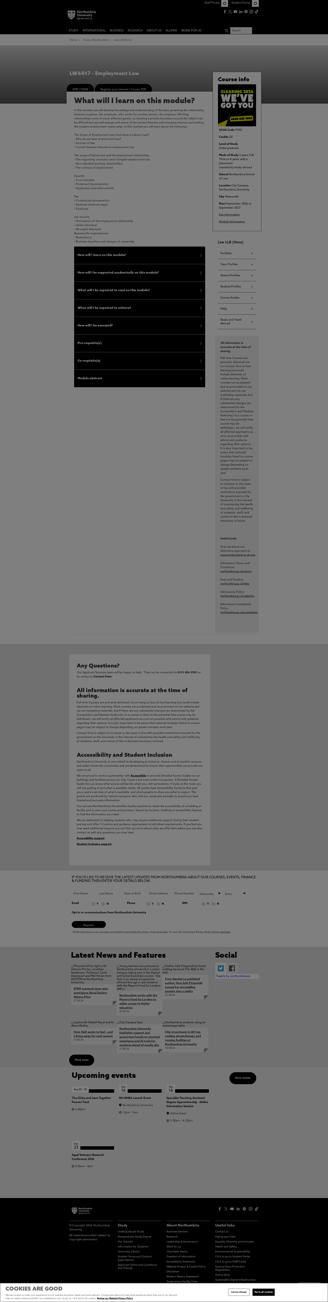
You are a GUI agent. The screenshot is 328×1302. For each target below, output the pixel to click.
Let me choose (239, 1292)
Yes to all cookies (263, 1292)
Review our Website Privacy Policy (115, 1298)
